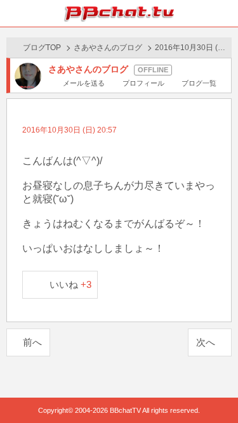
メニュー (224, 13)
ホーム (13, 13)
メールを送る (84, 83)
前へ (32, 342)
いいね (71, 284)
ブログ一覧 (199, 83)
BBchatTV (119, 13)
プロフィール (143, 83)
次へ (205, 342)
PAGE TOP (215, 389)
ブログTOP (42, 47)
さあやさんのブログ (108, 47)
